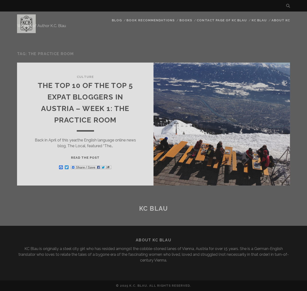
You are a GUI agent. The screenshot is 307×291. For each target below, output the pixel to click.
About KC (281, 20)
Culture (85, 77)
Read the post (85, 157)
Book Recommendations (150, 20)
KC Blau (259, 20)
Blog (117, 20)
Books (185, 20)
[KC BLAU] (26, 31)
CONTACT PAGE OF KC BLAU (222, 20)
